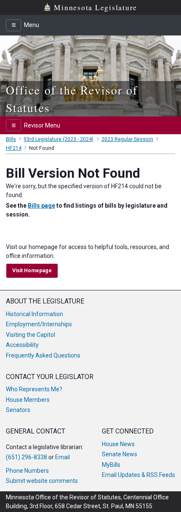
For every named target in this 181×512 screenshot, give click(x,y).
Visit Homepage (32, 271)
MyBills (111, 464)
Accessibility (22, 344)
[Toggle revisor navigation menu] (13, 125)
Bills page (41, 205)
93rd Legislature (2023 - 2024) (58, 139)
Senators (18, 409)
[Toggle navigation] (13, 25)
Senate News (119, 454)
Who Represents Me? (34, 389)
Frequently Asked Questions (43, 355)
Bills (11, 139)
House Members (28, 399)
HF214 (13, 148)
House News (118, 444)
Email (62, 457)
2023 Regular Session (127, 139)
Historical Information (34, 314)
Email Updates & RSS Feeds (138, 474)
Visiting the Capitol (30, 334)
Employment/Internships (39, 324)
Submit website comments (42, 480)
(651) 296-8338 (26, 457)
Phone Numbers (27, 470)
